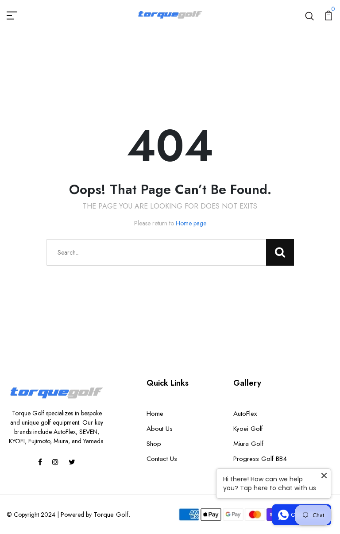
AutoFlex (245, 413)
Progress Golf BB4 (260, 459)
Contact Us (162, 459)
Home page (191, 223)
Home (155, 413)
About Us (160, 428)
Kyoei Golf (248, 428)
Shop (154, 444)
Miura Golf (248, 444)
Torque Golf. (111, 514)
